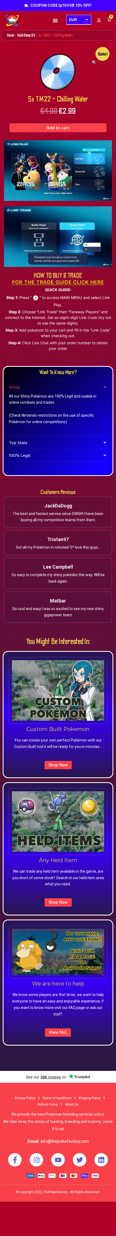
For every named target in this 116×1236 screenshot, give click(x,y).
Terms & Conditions (56, 1098)
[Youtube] (58, 1160)
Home (10, 35)
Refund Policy (47, 1104)
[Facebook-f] (15, 1160)
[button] (55, 20)
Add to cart (58, 127)
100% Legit (19, 455)
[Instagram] (36, 1160)
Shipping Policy (90, 1098)
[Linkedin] (101, 1160)
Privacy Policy (25, 1098)
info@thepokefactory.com (64, 1141)
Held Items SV (26, 35)
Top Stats (18, 442)
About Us (72, 1104)
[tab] (58, 387)
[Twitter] (79, 1160)
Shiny (14, 387)
